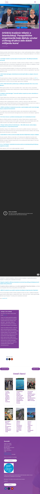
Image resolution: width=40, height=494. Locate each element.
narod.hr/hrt (4, 298)
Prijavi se (10, 460)
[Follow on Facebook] (7, 359)
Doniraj (10, 484)
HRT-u (36, 78)
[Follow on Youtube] (12, 359)
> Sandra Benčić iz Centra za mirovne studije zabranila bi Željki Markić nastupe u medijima (19, 134)
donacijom (5, 315)
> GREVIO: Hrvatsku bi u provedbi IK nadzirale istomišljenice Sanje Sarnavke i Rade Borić (19, 290)
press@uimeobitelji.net (8, 454)
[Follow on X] (9, 359)
